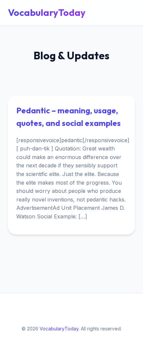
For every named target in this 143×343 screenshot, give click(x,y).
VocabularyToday (46, 12)
